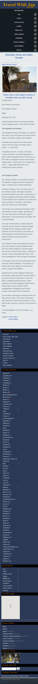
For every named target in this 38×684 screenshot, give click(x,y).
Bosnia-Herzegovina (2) (10, 395)
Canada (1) (6, 406)
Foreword (5, 334)
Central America (19, 42)
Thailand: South (7, 634)
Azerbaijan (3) (7, 383)
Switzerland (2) (7, 532)
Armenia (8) (6, 378)
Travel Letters (13, 317)
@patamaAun (6, 681)
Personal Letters (7, 351)
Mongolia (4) (7, 490)
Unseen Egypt (13, 319)
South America (19, 46)
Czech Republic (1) (8, 418)
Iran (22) (5, 468)
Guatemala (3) (7, 454)
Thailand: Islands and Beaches (11, 636)
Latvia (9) (6, 482)
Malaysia (5, 487)
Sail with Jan (6, 339)
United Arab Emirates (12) (10, 547)
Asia (19, 14)
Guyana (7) (6, 456)
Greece (5, 449)
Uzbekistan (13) (7, 554)
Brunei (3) (7, 399)
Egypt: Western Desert (9, 64)
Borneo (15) (7, 392)
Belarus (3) (6, 385)
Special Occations (8, 356)
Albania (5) (6, 373)
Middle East (19, 30)
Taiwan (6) (6, 535)
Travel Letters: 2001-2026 (10, 337)
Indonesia (5, 466)
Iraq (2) (5, 471)
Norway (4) (6, 501)
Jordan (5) (6, 475)
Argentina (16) (7, 376)
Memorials (6, 348)
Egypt (4, 428)
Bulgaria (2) (6, 402)
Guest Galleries (7, 365)
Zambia (5, 648)
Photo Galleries (7, 344)
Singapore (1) (7, 518)
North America (19, 34)
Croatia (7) (6, 416)
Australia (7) (6, 380)
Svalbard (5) (6, 528)
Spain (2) (5, 520)
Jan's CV (5, 360)
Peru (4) (5, 506)
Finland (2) (6, 440)
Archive (5, 363)
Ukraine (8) (6, 544)
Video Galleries (7, 346)
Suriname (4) (6, 525)
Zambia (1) (6, 559)
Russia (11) (6, 516)
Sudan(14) (6, 523)
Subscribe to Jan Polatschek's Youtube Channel (15, 676)
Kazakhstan (6, 478)
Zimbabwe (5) (7, 561)
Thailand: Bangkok (8, 641)
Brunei (5, 631)
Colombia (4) (7, 413)
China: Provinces (8, 638)
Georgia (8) (6, 444)
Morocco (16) (7, 492)
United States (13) (8, 549)
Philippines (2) (7, 509)
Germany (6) (6, 447)
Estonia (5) (6, 433)
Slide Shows (6, 341)
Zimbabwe (6, 646)
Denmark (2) (6, 421)
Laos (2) (5, 480)
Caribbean (19, 38)
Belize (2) (6, 387)
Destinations (19, 10)
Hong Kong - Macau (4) (10, 459)
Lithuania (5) (6, 485)
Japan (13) (6, 473)
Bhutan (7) (6, 390)
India (4, 463)
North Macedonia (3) (9, 499)
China (4, 411)
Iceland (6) (6, 461)
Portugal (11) (7, 511)
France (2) (6, 442)
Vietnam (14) (7, 556)
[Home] (19, 7)
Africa (19, 18)
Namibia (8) (6, 497)
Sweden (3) (6, 530)
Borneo (5, 629)
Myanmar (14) (7, 494)
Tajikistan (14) (7, 537)
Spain (4, 626)
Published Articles (8, 353)
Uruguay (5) (6, 551)
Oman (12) (6, 504)
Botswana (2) (7, 397)
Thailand (5, 540)
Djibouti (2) (6, 423)
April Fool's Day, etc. (9, 358)
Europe (19, 26)
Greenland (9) (7, 452)
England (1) (6, 430)
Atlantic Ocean (19, 22)
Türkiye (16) (6, 542)
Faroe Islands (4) (8, 437)
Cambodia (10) (7, 404)
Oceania (19, 50)
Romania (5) (6, 513)
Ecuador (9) (6, 425)
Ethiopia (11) (7, 435)
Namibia (5, 643)
